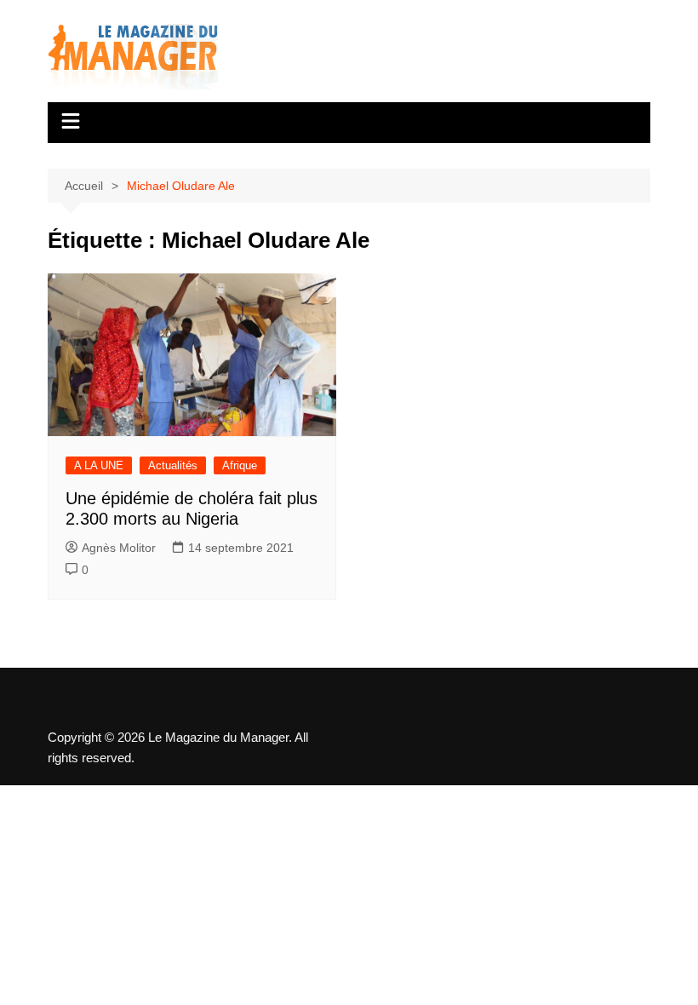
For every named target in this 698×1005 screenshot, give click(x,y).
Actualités (172, 465)
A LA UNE (98, 465)
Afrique (239, 465)
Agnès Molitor (119, 547)
